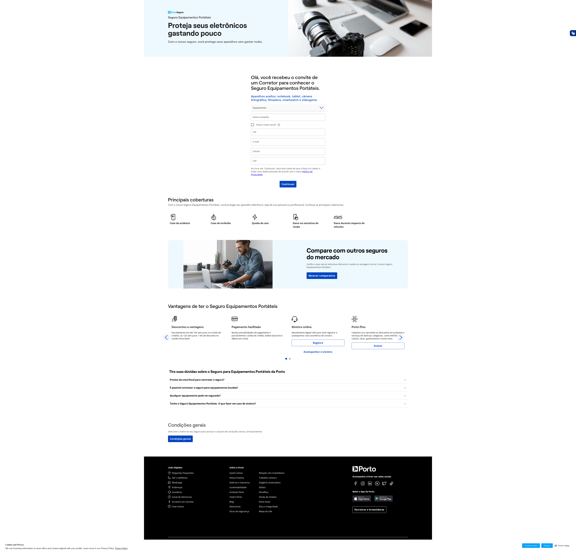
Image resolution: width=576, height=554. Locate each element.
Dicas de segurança (239, 511)
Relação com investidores (271, 473)
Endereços (177, 487)
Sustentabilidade (238, 487)
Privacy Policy (121, 548)
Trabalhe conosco (268, 477)
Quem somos (236, 473)
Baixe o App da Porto (363, 491)
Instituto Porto (237, 492)
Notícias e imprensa (240, 482)
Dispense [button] (547, 546)
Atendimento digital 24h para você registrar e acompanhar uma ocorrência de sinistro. (314, 334)
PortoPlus (263, 492)
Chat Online (178, 506)
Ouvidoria (177, 492)
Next (400, 337)
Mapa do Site (265, 511)
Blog (232, 501)
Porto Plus (359, 327)
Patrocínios (235, 506)
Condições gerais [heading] (187, 425)
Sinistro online (302, 327)
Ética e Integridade (268, 506)
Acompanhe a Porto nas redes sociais (371, 476)
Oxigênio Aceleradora (269, 482)
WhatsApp (177, 482)
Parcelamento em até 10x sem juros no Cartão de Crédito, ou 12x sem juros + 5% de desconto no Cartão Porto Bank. (196, 335)
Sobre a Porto (237, 467)
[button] (562, 545)
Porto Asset (264, 501)
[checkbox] (252, 124)
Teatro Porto (236, 497)
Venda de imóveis (268, 497)
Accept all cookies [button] (531, 546)
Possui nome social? (266, 124)
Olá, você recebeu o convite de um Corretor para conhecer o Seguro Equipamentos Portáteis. (285, 83)
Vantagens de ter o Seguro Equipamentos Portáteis (223, 306)
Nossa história (237, 477)
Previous (166, 337)
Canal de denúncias (182, 497)
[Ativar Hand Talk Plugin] (573, 33)
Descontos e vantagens (188, 327)
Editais (262, 487)
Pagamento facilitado (246, 327)
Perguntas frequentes (183, 473)
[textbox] (288, 117)
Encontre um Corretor (183, 501)
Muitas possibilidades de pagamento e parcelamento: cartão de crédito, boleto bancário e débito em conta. (257, 335)
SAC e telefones (180, 477)
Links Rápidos (175, 467)
